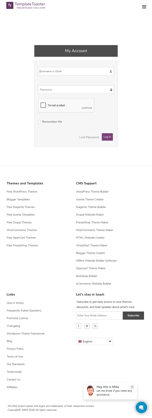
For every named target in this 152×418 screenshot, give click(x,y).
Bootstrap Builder (86, 276)
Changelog (13, 326)
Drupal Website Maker (90, 215)
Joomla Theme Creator (90, 199)
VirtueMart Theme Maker (91, 245)
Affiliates (12, 387)
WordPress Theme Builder (92, 192)
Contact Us (13, 379)
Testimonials (14, 372)
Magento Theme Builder (91, 207)
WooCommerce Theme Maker (94, 230)
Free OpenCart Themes (21, 238)
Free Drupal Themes (19, 222)
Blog (9, 341)
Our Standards (16, 364)
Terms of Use (15, 356)
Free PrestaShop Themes (22, 245)
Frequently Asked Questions (24, 310)
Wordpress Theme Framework (26, 333)
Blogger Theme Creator (90, 253)
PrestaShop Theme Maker (92, 222)
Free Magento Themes (21, 207)
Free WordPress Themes (22, 192)
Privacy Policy (15, 349)
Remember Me (52, 122)
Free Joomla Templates (21, 215)
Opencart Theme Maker (91, 268)
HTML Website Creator (90, 238)
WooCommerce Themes (22, 230)
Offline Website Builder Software (96, 261)
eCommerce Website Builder (93, 284)
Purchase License (17, 318)
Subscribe (133, 315)
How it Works (15, 303)
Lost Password (89, 137)
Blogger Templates (18, 199)
